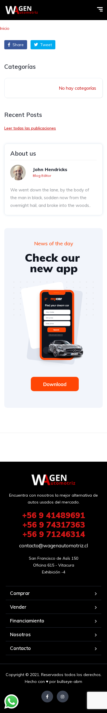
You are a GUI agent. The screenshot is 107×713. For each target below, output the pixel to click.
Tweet (45, 44)
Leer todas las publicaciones (30, 128)
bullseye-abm (69, 681)
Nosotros (20, 634)
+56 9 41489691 (53, 515)
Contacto (20, 648)
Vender (18, 607)
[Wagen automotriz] (21, 10)
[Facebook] (47, 696)
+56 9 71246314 (53, 534)
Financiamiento (27, 621)
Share (17, 44)
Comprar (20, 593)
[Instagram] (62, 696)
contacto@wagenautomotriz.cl (53, 545)
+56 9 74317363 (53, 525)
